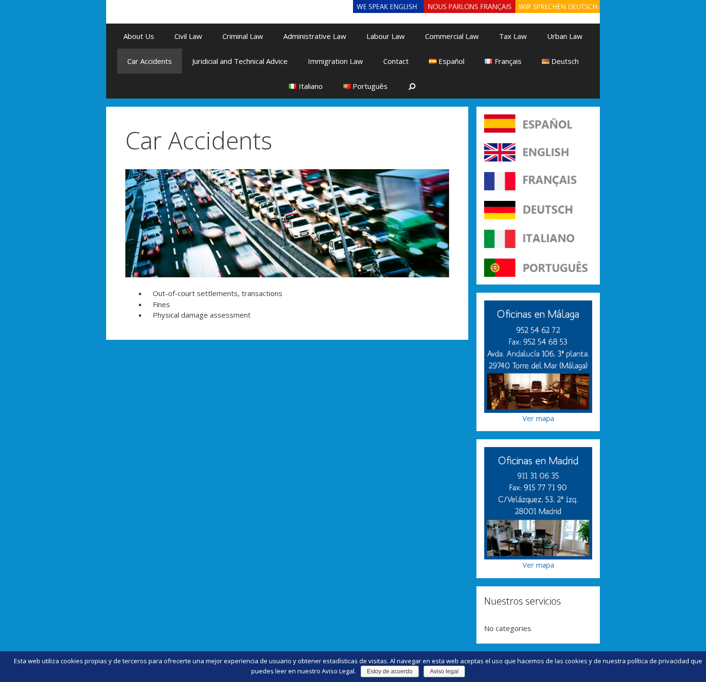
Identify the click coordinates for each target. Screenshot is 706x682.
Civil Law (188, 36)
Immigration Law (335, 61)
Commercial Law (452, 36)
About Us (138, 36)
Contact (396, 61)
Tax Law (513, 36)
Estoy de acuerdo (390, 671)
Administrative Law (314, 36)
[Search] (412, 86)
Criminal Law (242, 36)
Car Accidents (149, 61)
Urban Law (565, 36)
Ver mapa (538, 418)
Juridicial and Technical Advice (240, 61)
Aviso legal (444, 671)
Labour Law (385, 36)
